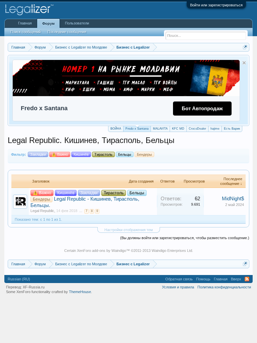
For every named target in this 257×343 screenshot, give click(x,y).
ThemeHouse (80, 292)
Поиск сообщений (25, 32)
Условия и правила (178, 287)
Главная (25, 23)
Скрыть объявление (244, 62)
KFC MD (178, 128)
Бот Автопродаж (202, 108)
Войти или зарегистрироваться (216, 5)
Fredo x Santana (137, 128)
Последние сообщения (67, 32)
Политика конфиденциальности (224, 287)
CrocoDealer (197, 128)
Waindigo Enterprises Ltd (172, 251)
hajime (215, 128)
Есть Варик (232, 128)
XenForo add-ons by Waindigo (101, 251)
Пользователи (77, 23)
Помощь (203, 279)
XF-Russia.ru (34, 287)
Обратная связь (179, 279)
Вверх (236, 279)
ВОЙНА (115, 128)
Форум (48, 23)
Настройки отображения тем (128, 230)
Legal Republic (42, 211)
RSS (247, 279)
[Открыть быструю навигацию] (245, 47)
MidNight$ (233, 198)
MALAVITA (160, 128)
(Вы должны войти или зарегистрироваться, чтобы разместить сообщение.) (184, 238)
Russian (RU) (19, 279)
